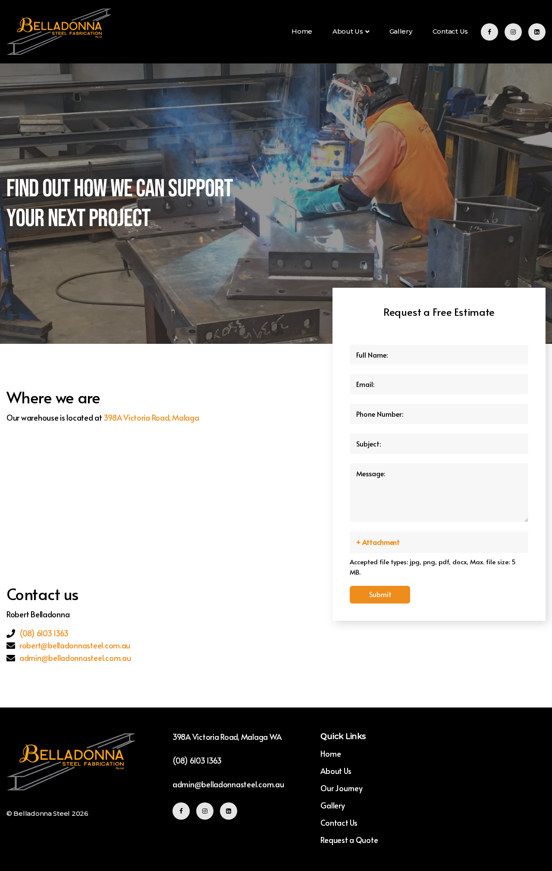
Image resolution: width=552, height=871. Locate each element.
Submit (380, 594)
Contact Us (450, 31)
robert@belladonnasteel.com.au (74, 645)
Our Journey (341, 788)
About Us (347, 31)
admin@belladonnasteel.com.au (75, 657)
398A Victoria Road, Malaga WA (227, 736)
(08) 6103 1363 (44, 633)
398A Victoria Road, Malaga (151, 417)
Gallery (400, 31)
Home (302, 31)
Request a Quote (349, 839)
